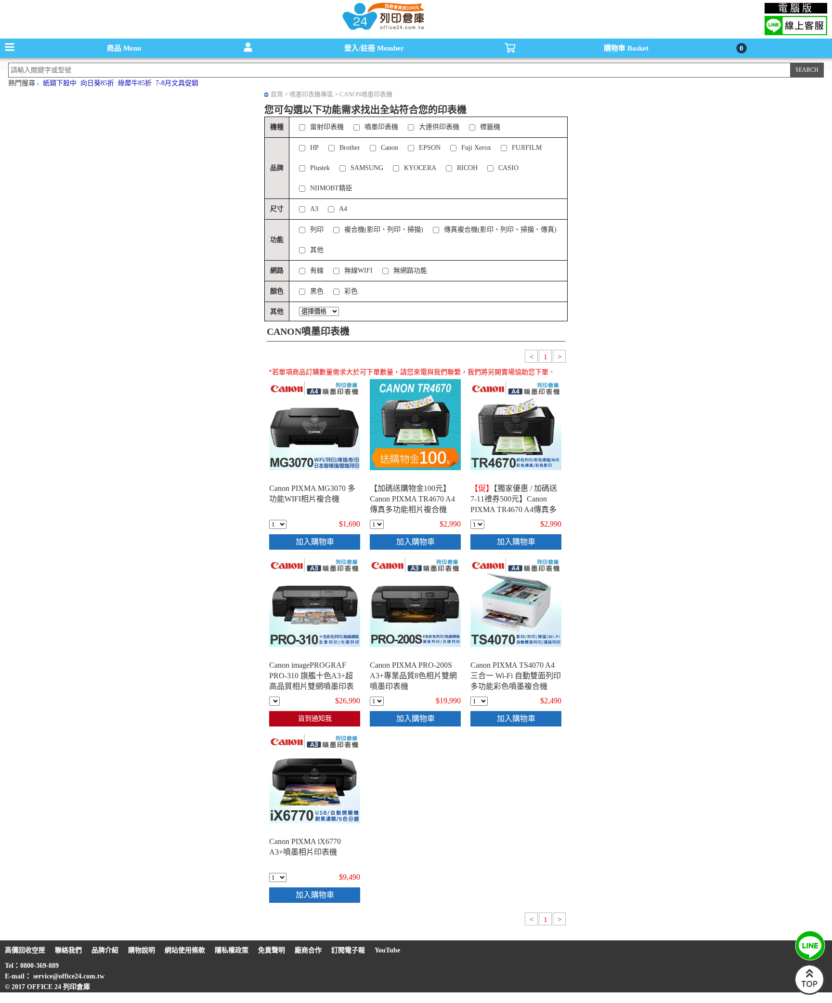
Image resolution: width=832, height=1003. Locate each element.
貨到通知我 (315, 718)
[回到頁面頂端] (809, 992)
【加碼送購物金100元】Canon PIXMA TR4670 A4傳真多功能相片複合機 (412, 499)
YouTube (387, 950)
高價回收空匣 (25, 950)
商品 (124, 48)
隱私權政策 (231, 950)
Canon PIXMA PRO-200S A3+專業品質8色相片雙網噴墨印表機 (413, 675)
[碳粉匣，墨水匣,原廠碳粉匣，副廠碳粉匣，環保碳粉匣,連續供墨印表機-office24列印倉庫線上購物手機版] (382, 29)
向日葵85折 (97, 83)
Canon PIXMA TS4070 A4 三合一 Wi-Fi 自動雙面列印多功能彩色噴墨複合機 (515, 675)
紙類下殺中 (60, 83)
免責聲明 (271, 950)
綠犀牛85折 (135, 83)
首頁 (277, 94)
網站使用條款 (185, 950)
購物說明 (141, 950)
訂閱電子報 (348, 950)
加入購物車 (315, 542)
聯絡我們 (68, 950)
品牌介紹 (104, 950)
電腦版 (796, 8)
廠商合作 (308, 950)
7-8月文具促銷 (177, 83)
